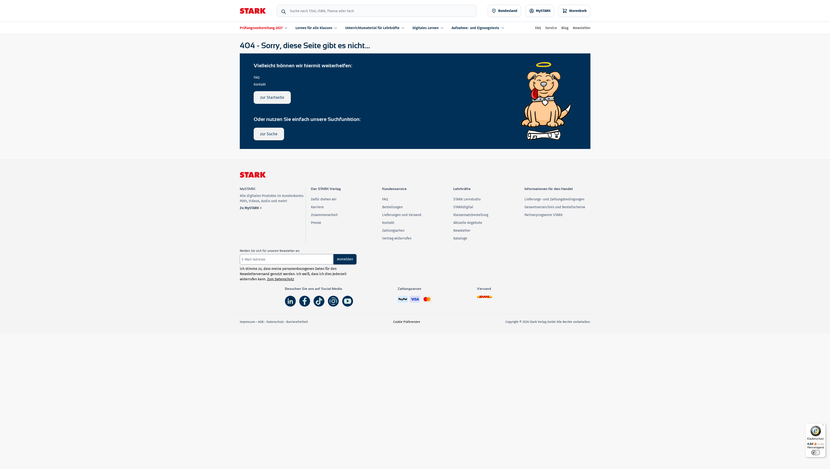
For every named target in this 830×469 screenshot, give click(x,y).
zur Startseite (272, 97)
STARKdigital (463, 207)
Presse (316, 223)
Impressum (247, 322)
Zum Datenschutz (280, 279)
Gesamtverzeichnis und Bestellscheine (554, 207)
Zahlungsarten (393, 230)
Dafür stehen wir (324, 199)
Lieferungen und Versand (401, 215)
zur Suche (269, 134)
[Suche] (283, 11)
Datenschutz (275, 322)
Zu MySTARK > (251, 208)
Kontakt (260, 84)
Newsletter (581, 28)
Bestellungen (392, 207)
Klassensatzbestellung (470, 215)
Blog (565, 28)
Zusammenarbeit (324, 215)
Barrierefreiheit (297, 322)
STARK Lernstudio (467, 199)
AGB (261, 322)
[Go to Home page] (253, 11)
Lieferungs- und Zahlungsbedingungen (554, 199)
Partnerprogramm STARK (543, 215)
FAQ (538, 28)
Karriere (317, 207)
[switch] (815, 452)
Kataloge (460, 238)
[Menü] (823, 426)
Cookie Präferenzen (406, 322)
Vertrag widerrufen (396, 238)
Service (551, 28)
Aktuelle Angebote (467, 223)
